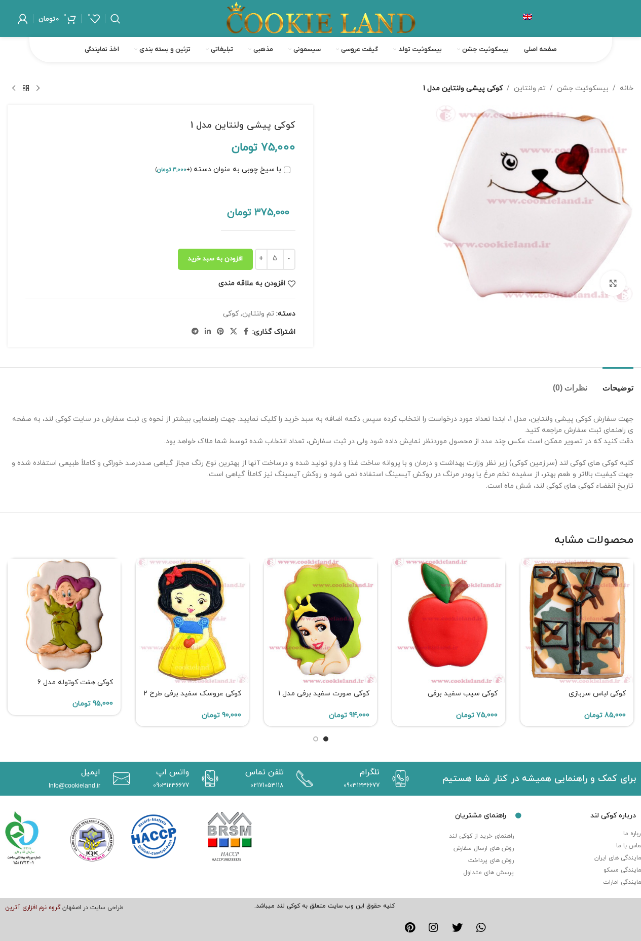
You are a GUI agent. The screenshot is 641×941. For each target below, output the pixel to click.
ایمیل (90, 772)
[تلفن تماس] (302, 778)
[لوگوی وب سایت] (320, 18)
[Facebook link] (246, 332)
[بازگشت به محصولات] (26, 89)
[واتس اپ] (207, 778)
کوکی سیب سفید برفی (463, 693)
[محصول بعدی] (14, 89)
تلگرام (370, 772)
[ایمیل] (119, 778)
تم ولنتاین (530, 88)
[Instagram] (433, 927)
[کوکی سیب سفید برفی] (448, 621)
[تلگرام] (398, 778)
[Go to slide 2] (315, 738)
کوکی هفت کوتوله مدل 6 (75, 682)
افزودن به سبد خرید (215, 258)
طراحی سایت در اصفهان (93, 908)
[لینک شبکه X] (233, 332)
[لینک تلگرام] (195, 332)
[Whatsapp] (480, 927)
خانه (626, 88)
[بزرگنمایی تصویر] (613, 283)
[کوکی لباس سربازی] (576, 621)
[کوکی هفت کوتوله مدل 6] (64, 615)
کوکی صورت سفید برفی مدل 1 (323, 693)
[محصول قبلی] (38, 89)
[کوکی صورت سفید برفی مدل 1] (320, 621)
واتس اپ (172, 772)
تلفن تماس (264, 772)
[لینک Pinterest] (220, 332)
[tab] (617, 382)
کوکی (231, 314)
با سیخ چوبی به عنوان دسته (218, 169)
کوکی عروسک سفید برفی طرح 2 (192, 693)
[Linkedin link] (208, 332)
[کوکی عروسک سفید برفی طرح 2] (192, 621)
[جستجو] (115, 19)
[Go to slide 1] (325, 738)
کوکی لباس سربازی (597, 693)
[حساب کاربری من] (23, 19)
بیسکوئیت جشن (583, 88)
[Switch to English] (527, 18)
